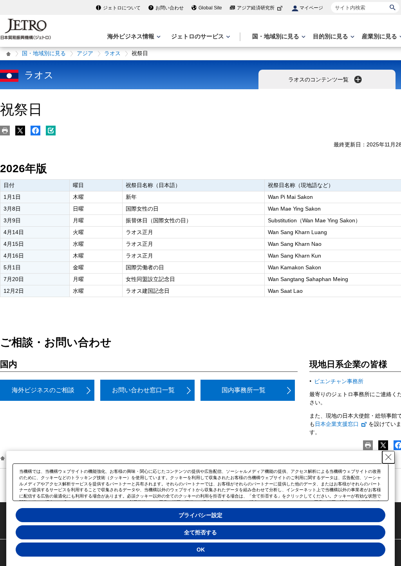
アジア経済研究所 (256, 8)
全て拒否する (200, 532)
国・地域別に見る (44, 53)
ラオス (112, 53)
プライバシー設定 (200, 515)
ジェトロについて (122, 8)
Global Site (210, 8)
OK (201, 549)
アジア (85, 53)
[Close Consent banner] (388, 457)
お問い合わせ (169, 8)
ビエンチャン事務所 (338, 381)
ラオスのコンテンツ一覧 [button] (319, 79)
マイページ (311, 8)
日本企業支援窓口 (337, 424)
